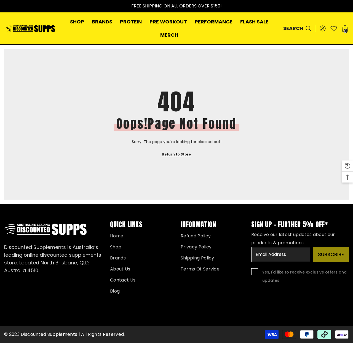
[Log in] (322, 28)
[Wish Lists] (333, 28)
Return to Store (176, 154)
